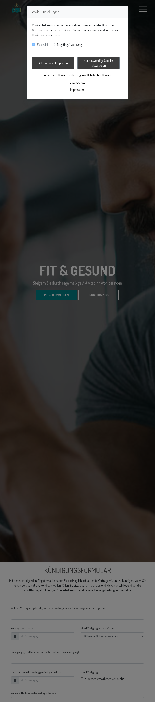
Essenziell (42, 45)
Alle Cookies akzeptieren (53, 63)
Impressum (77, 90)
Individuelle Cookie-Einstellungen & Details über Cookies (77, 75)
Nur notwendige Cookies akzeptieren (98, 63)
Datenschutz (77, 82)
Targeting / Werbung (69, 45)
